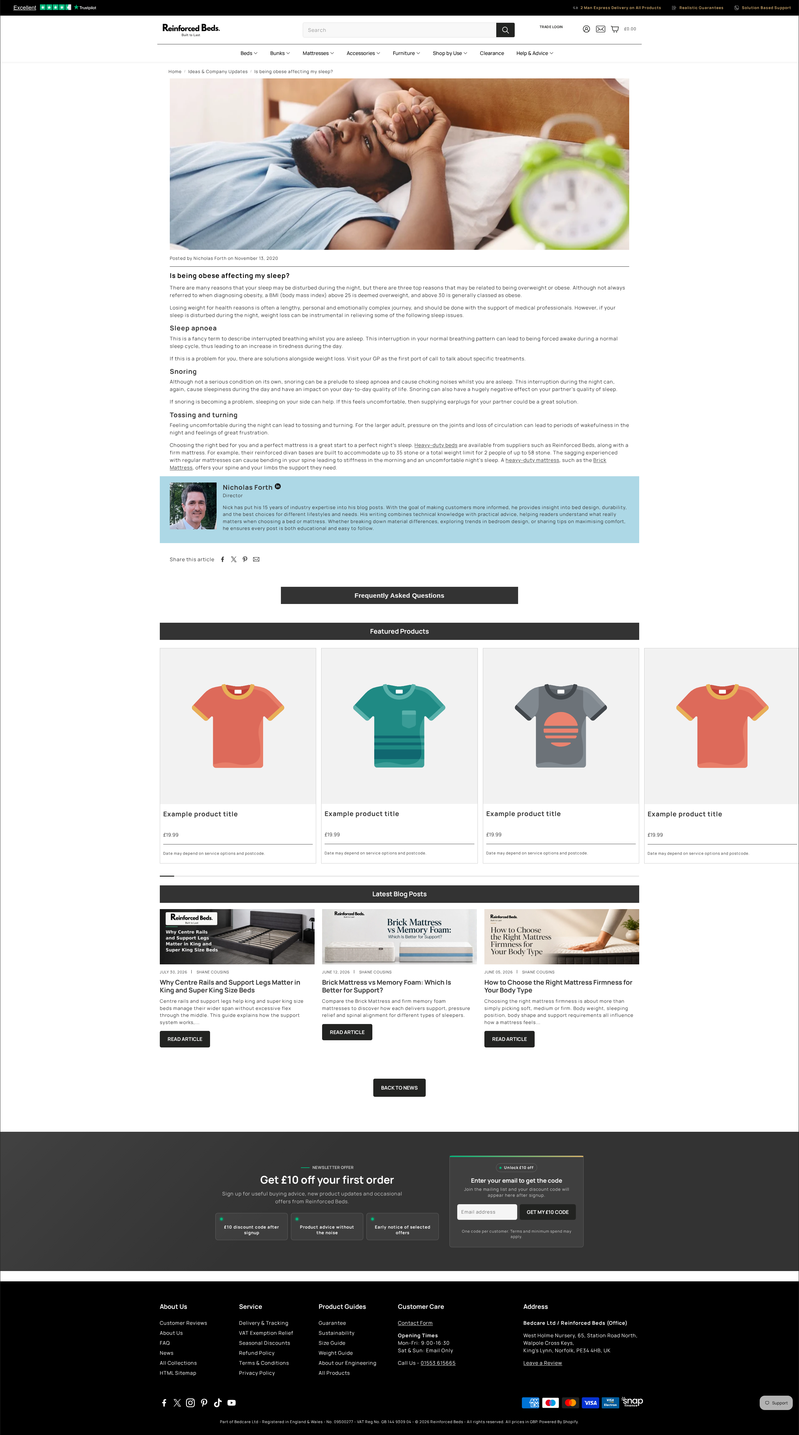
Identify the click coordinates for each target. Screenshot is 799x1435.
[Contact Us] (600, 31)
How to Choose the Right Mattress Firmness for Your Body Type (558, 986)
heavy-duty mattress (532, 460)
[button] (409, 30)
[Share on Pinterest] (245, 559)
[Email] (256, 559)
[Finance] (630, 1402)
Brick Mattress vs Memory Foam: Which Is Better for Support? (386, 986)
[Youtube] (231, 1402)
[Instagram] (190, 1402)
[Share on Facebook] (222, 559)
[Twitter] (177, 1403)
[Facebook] (164, 1402)
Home (175, 71)
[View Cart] (614, 29)
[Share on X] (234, 559)
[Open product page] (238, 726)
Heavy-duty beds (436, 445)
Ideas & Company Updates (218, 71)
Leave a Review (542, 1362)
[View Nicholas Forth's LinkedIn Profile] (277, 487)
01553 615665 (438, 1362)
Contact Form (415, 1322)
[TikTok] (217, 1402)
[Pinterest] (204, 1402)
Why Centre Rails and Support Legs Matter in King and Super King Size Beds (230, 986)
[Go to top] (785, 1421)
